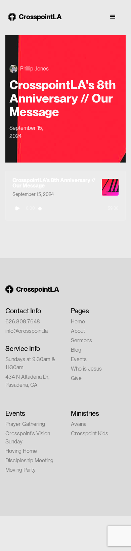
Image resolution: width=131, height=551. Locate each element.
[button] (113, 17)
